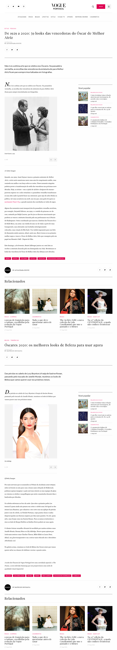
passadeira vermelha (62, 575)
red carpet (47, 575)
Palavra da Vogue (96, 92)
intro (15, 258)
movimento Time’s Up (12, 202)
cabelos (76, 575)
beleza (8, 575)
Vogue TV (61, 17)
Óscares (24, 258)
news (8, 258)
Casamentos (94, 17)
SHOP (101, 6)
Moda (31, 17)
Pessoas (13, 28)
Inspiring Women (81, 17)
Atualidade (22, 17)
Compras (13, 317)
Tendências (15, 340)
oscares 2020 (19, 575)
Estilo (53, 17)
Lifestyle (45, 17)
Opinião (70, 17)
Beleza (37, 17)
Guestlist (96, 317)
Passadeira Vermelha (56, 258)
